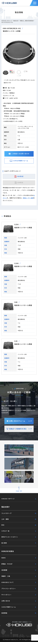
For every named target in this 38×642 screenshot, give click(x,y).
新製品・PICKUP (6, 564)
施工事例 (4, 543)
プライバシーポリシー (8, 589)
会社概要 (4, 570)
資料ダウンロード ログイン (9, 537)
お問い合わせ (5, 601)
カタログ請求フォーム (20, 161)
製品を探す (16, 20)
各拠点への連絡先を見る (18, 429)
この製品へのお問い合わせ (20, 154)
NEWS (3, 558)
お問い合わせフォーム (17, 421)
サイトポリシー (6, 595)
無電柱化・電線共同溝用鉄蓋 (26, 20)
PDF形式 (20, 176)
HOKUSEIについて (7, 582)
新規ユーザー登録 (28, 198)
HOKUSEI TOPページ (6, 20)
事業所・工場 (5, 576)
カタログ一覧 (5, 531)
